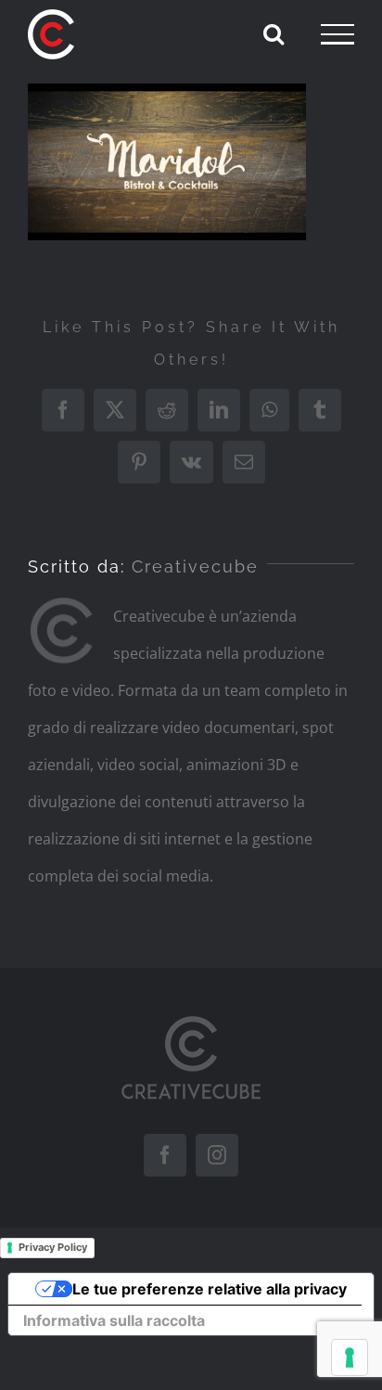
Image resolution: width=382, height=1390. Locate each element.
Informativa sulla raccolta (114, 1320)
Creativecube (195, 566)
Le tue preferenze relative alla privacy (209, 1289)
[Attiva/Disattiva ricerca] (273, 33)
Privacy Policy (53, 1247)
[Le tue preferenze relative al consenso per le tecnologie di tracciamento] (349, 1357)
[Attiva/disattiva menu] (337, 34)
